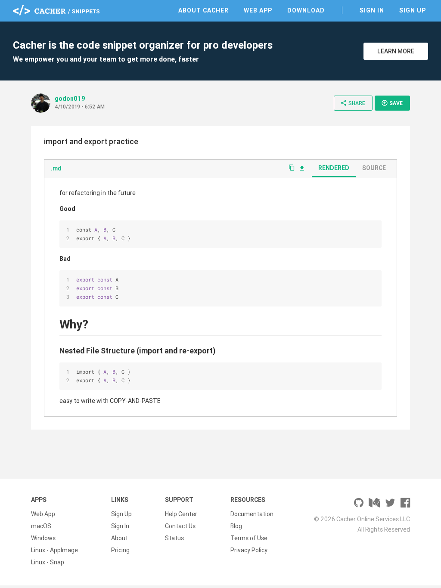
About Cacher (203, 10)
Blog (236, 526)
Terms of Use (248, 538)
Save (392, 102)
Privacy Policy (248, 550)
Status (174, 538)
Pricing (120, 550)
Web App (258, 10)
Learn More (395, 51)
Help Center (181, 514)
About (119, 538)
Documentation (251, 514)
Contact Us (180, 526)
